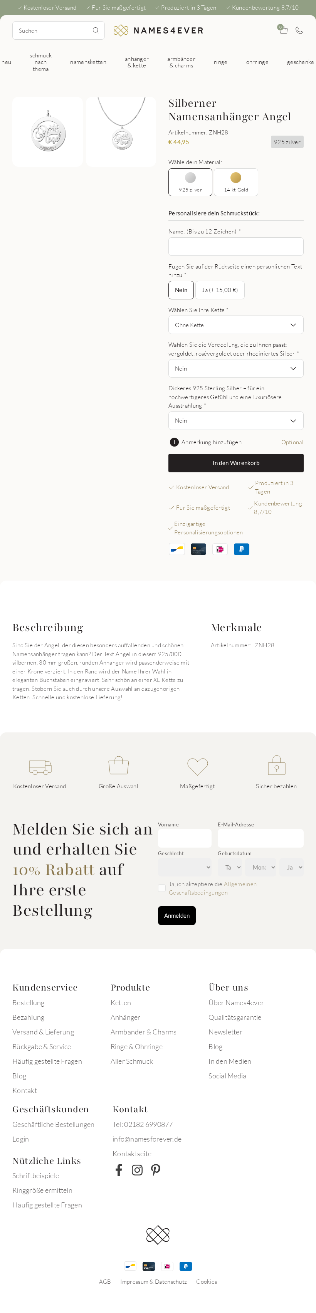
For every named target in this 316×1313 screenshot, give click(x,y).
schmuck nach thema (41, 62)
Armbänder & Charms (144, 1032)
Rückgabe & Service (41, 1046)
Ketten (121, 1002)
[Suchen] (95, 30)
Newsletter (225, 1032)
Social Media (227, 1075)
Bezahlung (28, 1017)
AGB (105, 1281)
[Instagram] (137, 1170)
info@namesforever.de (147, 1139)
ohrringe (257, 61)
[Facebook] (119, 1170)
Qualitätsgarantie (234, 1017)
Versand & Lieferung (43, 1032)
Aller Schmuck (132, 1061)
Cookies (206, 1281)
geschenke (300, 61)
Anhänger (126, 1017)
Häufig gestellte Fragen (47, 1061)
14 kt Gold (236, 189)
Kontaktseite (132, 1153)
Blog (19, 1075)
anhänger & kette (137, 62)
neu (6, 61)
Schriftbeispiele (35, 1175)
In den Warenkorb (236, 462)
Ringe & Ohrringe (137, 1046)
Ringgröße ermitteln (42, 1190)
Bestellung (28, 1002)
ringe (221, 61)
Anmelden (177, 915)
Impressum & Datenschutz (153, 1281)
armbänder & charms (181, 62)
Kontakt (24, 1090)
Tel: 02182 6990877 (143, 1124)
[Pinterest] (156, 1170)
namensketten (88, 61)
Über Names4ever (236, 1002)
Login (20, 1139)
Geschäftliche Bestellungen (53, 1124)
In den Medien (229, 1061)
